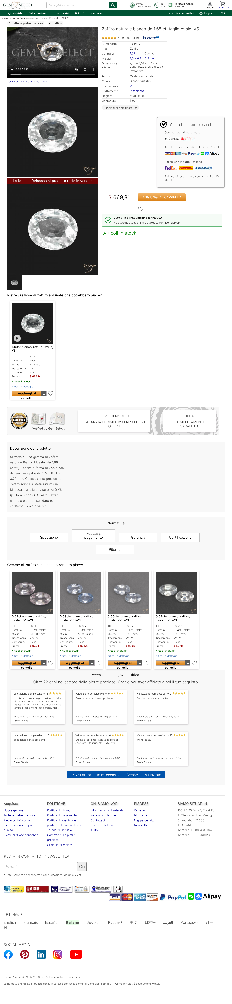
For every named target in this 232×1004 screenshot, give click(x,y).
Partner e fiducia (102, 825)
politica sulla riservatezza (64, 825)
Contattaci (98, 820)
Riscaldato (137, 91)
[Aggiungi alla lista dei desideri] (141, 209)
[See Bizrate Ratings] (151, 37)
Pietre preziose (38, 13)
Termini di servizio (59, 830)
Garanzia (138, 537)
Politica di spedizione (61, 820)
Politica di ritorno (58, 810)
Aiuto (79, 13)
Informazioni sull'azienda (107, 810)
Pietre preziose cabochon (21, 835)
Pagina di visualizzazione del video (27, 81)
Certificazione (180, 537)
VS (132, 86)
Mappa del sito (144, 820)
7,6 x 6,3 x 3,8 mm (142, 58)
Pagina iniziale (14, 13)
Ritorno (114, 549)
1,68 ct (135, 53)
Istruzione (96, 13)
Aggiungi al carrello (162, 197)
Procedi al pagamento (93, 536)
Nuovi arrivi (62, 13)
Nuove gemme (13, 810)
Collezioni (140, 810)
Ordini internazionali (60, 845)
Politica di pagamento (62, 815)
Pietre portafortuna (17, 820)
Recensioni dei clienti (105, 815)
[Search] (113, 5)
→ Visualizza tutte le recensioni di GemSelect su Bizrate (116, 775)
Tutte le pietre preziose (19, 815)
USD (222, 13)
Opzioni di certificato (119, 108)
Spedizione (49, 537)
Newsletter (141, 825)
